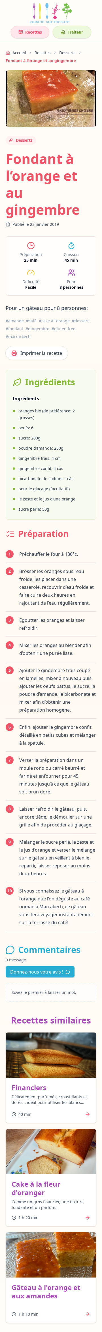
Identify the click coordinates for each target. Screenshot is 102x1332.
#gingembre (37, 328)
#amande (15, 320)
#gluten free (63, 328)
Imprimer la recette (41, 353)
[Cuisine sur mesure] (51, 13)
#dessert (80, 320)
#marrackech (18, 336)
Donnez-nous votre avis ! (36, 972)
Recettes (33, 32)
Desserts (67, 52)
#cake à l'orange (54, 320)
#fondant (14, 328)
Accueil (19, 52)
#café (31, 320)
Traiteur (75, 32)
